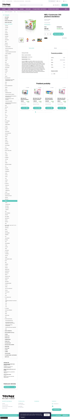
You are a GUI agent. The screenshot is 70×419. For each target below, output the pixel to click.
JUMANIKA (6, 157)
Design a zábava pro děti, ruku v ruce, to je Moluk (10, 369)
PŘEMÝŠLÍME (7, 346)
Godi (6, 303)
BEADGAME (7, 39)
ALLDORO (6, 27)
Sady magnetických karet (9, 320)
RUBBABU (6, 264)
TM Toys (6, 290)
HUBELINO (6, 143)
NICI (5, 236)
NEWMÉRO (6, 234)
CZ (5, 74)
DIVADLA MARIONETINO (8, 85)
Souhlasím (47, 414)
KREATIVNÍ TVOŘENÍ (8, 164)
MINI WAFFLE (7, 218)
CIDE (6, 62)
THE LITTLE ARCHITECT (8, 288)
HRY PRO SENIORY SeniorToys (9, 332)
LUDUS (6, 192)
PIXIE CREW (7, 250)
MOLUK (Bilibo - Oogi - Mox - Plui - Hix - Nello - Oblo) (10, 225)
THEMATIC (7, 209)
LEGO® (6, 176)
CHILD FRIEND (7, 145)
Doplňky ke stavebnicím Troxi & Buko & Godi (11, 301)
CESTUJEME (7, 17)
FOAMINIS (6, 122)
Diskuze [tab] (55, 48)
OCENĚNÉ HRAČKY (8, 339)
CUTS (6, 72)
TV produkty (7, 308)
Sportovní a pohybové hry (9, 48)
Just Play (6, 159)
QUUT (6, 260)
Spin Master (7, 281)
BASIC (6, 202)
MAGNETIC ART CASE (8, 195)
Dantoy (6, 76)
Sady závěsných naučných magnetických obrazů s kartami (10, 322)
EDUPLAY (6, 107)
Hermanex (6, 141)
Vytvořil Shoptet (58, 415)
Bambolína (6, 36)
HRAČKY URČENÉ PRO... (8, 330)
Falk (5, 119)
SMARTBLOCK (7, 271)
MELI (54, 73)
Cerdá (6, 60)
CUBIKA (6, 69)
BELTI (6, 41)
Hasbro (6, 138)
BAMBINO (6, 34)
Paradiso (6, 246)
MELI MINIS (7, 207)
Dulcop (6, 89)
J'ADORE (6, 155)
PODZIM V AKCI (7, 341)
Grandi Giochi (7, 131)
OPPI (6, 241)
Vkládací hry (7, 188)
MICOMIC (6, 214)
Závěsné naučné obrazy (8, 318)
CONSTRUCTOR (7, 204)
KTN (5, 166)
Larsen (6, 173)
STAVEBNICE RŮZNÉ (8, 283)
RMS (5, 262)
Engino (6, 110)
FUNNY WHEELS (7, 124)
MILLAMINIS (7, 216)
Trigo (6, 295)
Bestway (6, 43)
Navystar (6, 231)
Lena (6, 178)
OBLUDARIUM (7, 238)
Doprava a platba (27, 1)
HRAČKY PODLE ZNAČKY (8, 24)
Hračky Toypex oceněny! (7, 374)
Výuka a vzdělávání (8, 53)
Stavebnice (7, 50)
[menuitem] (4, 9)
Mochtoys (6, 221)
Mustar (6, 229)
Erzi (5, 114)
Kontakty (3, 1)
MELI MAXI (7, 206)
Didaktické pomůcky (8, 92)
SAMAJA (6, 267)
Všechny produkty (7, 353)
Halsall (6, 136)
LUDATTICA (7, 183)
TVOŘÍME (6, 351)
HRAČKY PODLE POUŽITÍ (8, 20)
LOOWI (6, 181)
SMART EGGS (7, 269)
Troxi (6, 306)
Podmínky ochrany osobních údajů (19, 1)
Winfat (6, 311)
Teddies (6, 286)
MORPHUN (6, 227)
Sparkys (6, 279)
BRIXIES (6, 55)
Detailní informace (47, 24)
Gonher (6, 129)
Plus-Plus (6, 255)
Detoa (6, 82)
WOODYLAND (7, 315)
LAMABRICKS (7, 171)
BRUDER (6, 57)
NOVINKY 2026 (7, 337)
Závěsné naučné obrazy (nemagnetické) (8, 325)
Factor (6, 117)
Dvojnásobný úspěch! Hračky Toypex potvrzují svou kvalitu (9, 364)
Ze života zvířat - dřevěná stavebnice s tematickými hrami (10, 103)
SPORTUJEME (7, 348)
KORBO (6, 162)
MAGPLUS (6, 199)
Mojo (6, 223)
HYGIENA (6, 334)
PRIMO (6, 257)
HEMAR (6, 140)
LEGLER (6, 174)
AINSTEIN (6, 25)
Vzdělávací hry (7, 190)
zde (41, 415)
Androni (6, 29)
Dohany (6, 87)
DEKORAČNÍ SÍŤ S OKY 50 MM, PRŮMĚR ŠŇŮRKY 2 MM (9, 80)
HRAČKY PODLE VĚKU (8, 22)
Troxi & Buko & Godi (8, 297)
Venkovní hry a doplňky (8, 101)
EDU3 (6, 105)
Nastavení (22, 417)
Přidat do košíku (57, 34)
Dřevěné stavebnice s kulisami (9, 94)
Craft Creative (7, 67)
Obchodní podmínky (9, 1)
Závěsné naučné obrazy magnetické (10, 327)
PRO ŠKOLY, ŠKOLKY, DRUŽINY (9, 344)
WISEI (6, 313)
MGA (6, 211)
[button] (35, 112)
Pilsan (6, 248)
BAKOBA (6, 32)
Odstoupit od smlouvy (4, 417)
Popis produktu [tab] (31, 48)
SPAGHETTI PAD (7, 276)
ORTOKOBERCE (7, 243)
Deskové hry (7, 185)
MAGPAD (6, 197)
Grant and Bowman (8, 133)
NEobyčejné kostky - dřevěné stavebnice (9, 99)
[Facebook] (52, 406)
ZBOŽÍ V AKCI (7, 356)
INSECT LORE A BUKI (8, 150)
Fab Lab (6, 115)
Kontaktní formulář (56, 409)
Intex (6, 152)
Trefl (5, 293)
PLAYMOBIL (7, 253)
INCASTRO (6, 148)
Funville (6, 126)
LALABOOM (7, 169)
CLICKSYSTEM (7, 65)
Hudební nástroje (7, 46)
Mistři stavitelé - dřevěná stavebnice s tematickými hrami (10, 96)
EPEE (6, 112)
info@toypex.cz (56, 403)
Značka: (46, 20)
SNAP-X (6, 274)
